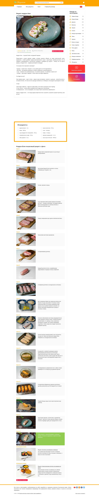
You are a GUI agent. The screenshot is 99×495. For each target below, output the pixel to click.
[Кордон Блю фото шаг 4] (26, 206)
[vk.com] (77, 488)
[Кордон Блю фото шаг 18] (26, 438)
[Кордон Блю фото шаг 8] (26, 272)
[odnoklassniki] (79, 488)
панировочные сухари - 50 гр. (26, 135)
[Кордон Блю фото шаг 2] (26, 173)
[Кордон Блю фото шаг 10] (26, 306)
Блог (39, 6)
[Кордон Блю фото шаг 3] (26, 189)
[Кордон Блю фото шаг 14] (26, 372)
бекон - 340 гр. (23, 130)
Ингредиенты (23, 125)
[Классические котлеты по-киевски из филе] (26, 471)
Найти (61, 2)
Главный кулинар (50, 6)
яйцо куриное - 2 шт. (24, 137)
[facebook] (82, 488)
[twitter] (84, 488)
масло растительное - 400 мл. (49, 137)
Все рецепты (29, 6)
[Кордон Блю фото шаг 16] (26, 405)
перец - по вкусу (46, 132)
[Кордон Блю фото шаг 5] (26, 222)
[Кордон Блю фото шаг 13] (26, 355)
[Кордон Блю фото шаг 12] (26, 339)
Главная (19, 6)
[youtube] (81, 6)
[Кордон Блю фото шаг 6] (26, 239)
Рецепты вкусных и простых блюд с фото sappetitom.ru (30, 493)
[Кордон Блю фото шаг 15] (26, 389)
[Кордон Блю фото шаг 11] (26, 322)
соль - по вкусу (46, 130)
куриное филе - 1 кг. (24, 128)
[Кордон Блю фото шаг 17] (26, 422)
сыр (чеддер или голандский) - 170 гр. (28, 132)
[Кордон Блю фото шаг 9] (26, 289)
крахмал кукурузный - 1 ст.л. (49, 135)
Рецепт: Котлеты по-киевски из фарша (48, 449)
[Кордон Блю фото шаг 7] (26, 256)
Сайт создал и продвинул (80, 493)
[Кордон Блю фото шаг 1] (26, 156)
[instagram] (77, 6)
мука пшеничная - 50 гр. (48, 128)
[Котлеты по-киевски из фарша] (26, 454)
